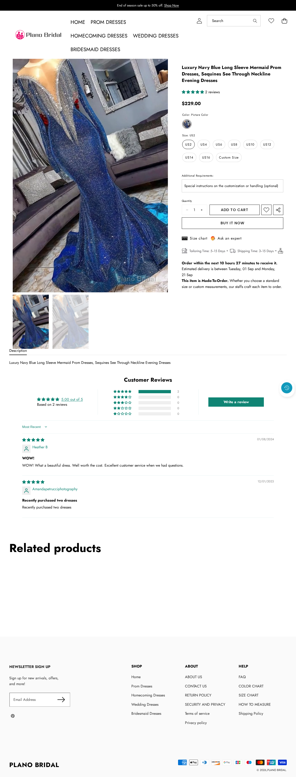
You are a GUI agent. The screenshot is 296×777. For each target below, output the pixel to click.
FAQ (242, 677)
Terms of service (197, 713)
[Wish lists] (271, 21)
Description (18, 350)
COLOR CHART (251, 686)
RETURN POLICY (198, 695)
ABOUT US (193, 677)
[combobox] (233, 21)
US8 (234, 144)
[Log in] (199, 21)
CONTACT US (196, 686)
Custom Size (229, 157)
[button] (284, 21)
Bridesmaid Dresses (146, 713)
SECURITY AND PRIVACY (205, 704)
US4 (203, 144)
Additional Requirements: (198, 176)
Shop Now (171, 5)
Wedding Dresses (144, 704)
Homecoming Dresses (148, 695)
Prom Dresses (141, 686)
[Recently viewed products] (286, 387)
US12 (267, 144)
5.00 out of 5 (72, 399)
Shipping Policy (251, 713)
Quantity (187, 201)
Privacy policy (196, 722)
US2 (188, 144)
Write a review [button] (236, 401)
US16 (206, 157)
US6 (219, 144)
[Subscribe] (61, 700)
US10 (250, 144)
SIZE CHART (248, 695)
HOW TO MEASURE (255, 704)
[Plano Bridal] (39, 36)
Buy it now (232, 223)
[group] (31, 322)
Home (136, 677)
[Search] (255, 21)
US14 (189, 157)
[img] (33, 440)
